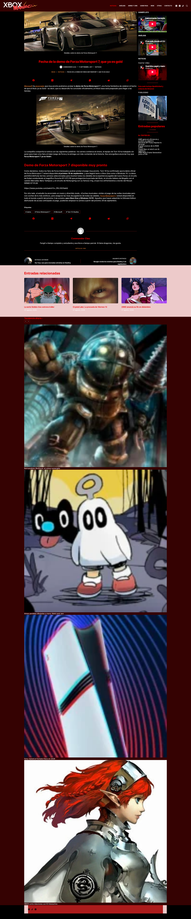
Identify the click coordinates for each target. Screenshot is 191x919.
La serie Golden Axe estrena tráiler (39, 307)
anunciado (39, 86)
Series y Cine (132, 6)
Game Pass (144, 6)
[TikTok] (183, 6)
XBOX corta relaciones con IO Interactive (40, 904)
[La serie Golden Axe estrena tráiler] (47, 290)
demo (28, 212)
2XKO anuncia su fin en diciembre (136, 307)
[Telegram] (71, 80)
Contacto (168, 6)
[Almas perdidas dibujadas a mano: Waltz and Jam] (95, 541)
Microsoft (28, 86)
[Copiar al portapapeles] (127, 80)
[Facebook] (33, 80)
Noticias (113, 6)
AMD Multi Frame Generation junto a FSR (149, 153)
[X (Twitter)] (176, 6)
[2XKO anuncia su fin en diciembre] (144, 290)
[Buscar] (187, 6)
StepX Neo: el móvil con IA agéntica (148, 150)
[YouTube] (179, 6)
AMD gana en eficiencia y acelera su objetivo (148, 140)
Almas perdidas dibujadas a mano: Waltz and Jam (44, 614)
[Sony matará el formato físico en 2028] (95, 686)
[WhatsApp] (90, 80)
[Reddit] (108, 80)
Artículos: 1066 (80, 248)
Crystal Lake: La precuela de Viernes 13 (90, 307)
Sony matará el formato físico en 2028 (39, 759)
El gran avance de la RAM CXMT (148, 147)
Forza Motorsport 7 (108, 196)
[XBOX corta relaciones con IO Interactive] (95, 831)
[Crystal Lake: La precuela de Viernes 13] (95, 290)
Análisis (122, 6)
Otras (159, 6)
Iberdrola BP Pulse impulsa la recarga (149, 143)
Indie (152, 6)
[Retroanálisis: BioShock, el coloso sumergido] (95, 396)
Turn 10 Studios (72, 212)
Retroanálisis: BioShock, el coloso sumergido (42, 468)
